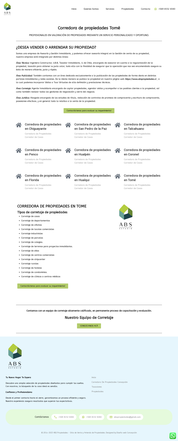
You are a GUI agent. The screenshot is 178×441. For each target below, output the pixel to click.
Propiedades (127, 9)
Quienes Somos (91, 9)
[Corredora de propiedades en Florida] (18, 176)
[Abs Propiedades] (7, 9)
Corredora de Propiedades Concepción (110, 382)
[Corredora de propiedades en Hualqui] (68, 176)
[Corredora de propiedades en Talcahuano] (117, 125)
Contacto (145, 9)
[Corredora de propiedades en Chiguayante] (18, 125)
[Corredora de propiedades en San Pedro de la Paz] (68, 125)
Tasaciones (97, 387)
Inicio (73, 9)
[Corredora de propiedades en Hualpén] (68, 150)
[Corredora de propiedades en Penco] (18, 150)
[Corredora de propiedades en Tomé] (117, 176)
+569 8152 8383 (166, 9)
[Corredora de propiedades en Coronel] (117, 150)
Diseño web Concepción (127, 433)
